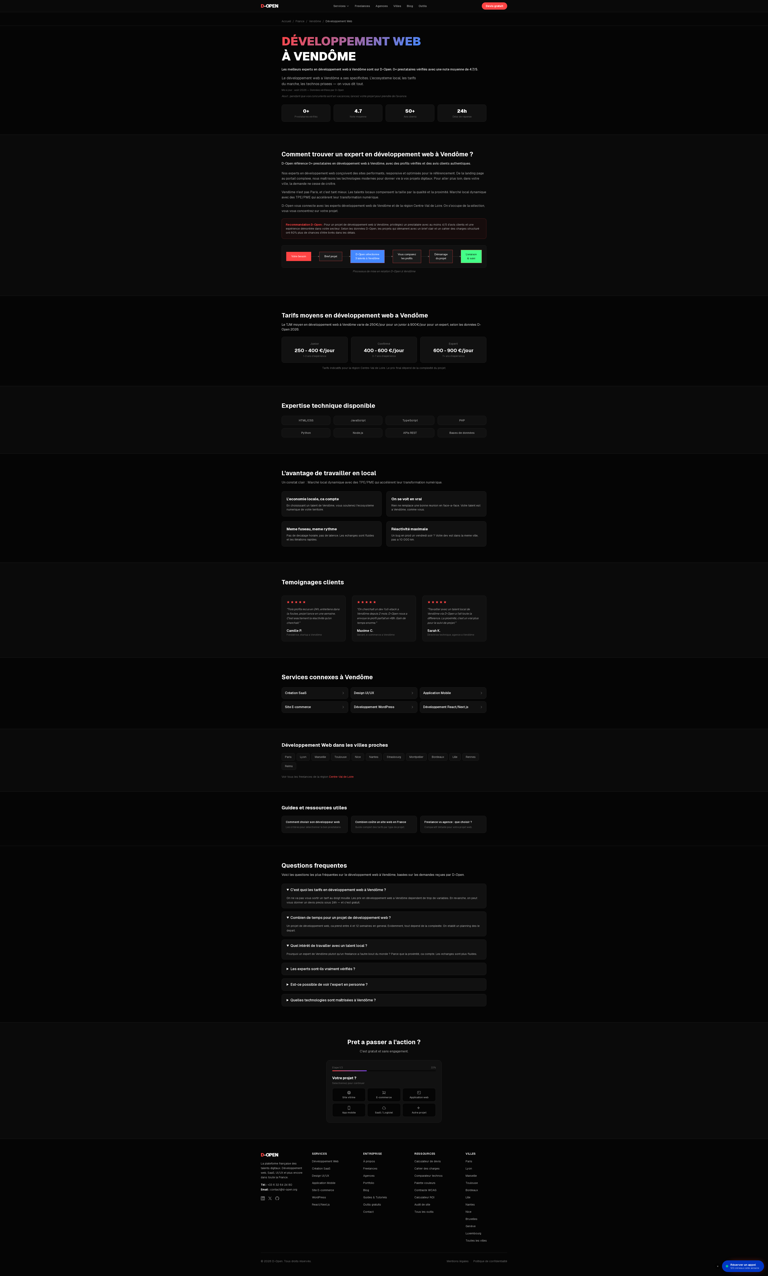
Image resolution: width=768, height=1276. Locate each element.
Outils (423, 6)
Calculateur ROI (424, 1197)
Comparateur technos (428, 1176)
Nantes (373, 757)
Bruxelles (471, 1219)
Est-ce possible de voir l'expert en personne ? (329, 984)
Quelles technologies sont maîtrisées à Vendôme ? (333, 1000)
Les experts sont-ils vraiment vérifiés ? (322, 969)
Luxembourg (473, 1233)
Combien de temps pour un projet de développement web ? (340, 917)
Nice (358, 757)
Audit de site (422, 1204)
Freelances (362, 6)
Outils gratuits (372, 1204)
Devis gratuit (494, 6)
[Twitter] (270, 1198)
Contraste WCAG (425, 1190)
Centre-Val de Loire (341, 777)
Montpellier (416, 757)
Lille (455, 757)
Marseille (320, 757)
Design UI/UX (320, 1176)
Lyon (303, 757)
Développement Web (325, 1161)
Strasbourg (394, 757)
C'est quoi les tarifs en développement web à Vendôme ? (338, 889)
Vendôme (315, 21)
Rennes (471, 757)
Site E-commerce (323, 1190)
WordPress (319, 1197)
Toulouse (340, 757)
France (300, 21)
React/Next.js (321, 1204)
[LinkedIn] (263, 1198)
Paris (288, 757)
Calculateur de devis (427, 1161)
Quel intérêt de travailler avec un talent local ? (328, 945)
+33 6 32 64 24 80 (276, 1185)
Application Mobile (323, 1183)
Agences (382, 6)
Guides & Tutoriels (375, 1197)
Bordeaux (438, 757)
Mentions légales (458, 1261)
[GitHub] (277, 1198)
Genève (471, 1226)
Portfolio (368, 1183)
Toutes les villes (476, 1240)
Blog (410, 6)
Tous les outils (424, 1212)
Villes (397, 6)
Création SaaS (321, 1168)
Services (339, 6)
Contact (368, 1212)
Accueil (286, 21)
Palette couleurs (424, 1183)
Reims (289, 766)
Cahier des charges (427, 1168)
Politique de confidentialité (490, 1261)
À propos (369, 1161)
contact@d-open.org (279, 1189)
